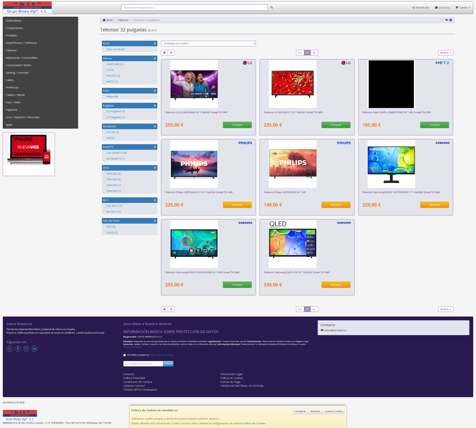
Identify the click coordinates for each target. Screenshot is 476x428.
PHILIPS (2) (113, 75)
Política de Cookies (254, 423)
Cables (10, 80)
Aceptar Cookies (334, 411)
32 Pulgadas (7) (116, 111)
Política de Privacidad (132, 347)
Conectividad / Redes (18, 65)
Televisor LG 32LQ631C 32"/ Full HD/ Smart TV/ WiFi (293, 112)
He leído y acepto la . (150, 354)
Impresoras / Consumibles (21, 57)
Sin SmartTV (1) (116, 158)
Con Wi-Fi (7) (114, 206)
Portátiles (11, 35)
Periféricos (12, 87)
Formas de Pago (230, 382)
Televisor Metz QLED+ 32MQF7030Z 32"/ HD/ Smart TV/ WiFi (396, 112)
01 (307, 52)
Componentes (14, 28)
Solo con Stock (116, 49)
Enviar (168, 363)
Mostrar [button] (444, 52)
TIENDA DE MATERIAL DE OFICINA (241, 385)
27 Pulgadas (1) (116, 117)
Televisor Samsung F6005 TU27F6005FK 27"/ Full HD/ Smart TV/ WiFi (401, 192)
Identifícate (422, 7)
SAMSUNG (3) (115, 64)
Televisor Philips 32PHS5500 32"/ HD (285, 192)
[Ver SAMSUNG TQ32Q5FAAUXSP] (307, 244)
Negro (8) (112, 96)
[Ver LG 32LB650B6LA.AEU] (208, 84)
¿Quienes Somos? (134, 385)
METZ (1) (112, 81)
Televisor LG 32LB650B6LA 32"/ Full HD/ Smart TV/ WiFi (196, 112)
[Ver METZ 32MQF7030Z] (406, 84)
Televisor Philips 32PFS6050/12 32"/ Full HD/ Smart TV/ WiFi (199, 192)
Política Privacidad (134, 378)
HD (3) (110, 138)
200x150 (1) (114, 185)
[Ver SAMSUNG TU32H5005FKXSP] (208, 244)
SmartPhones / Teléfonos (21, 43)
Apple (9, 124)
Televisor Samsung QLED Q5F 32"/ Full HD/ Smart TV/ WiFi (296, 272)
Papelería (11, 110)
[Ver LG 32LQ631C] (307, 84)
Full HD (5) (113, 132)
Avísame (237, 204)
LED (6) (111, 226)
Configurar (300, 411)
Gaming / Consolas (17, 72)
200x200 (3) (114, 173)
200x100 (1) (114, 191)
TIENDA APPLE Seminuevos (140, 389)
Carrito (463, 7)
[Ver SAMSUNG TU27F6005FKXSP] (406, 164)
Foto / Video (13, 102)
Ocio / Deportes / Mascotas (22, 117)
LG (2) (110, 70)
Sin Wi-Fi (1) (114, 211)
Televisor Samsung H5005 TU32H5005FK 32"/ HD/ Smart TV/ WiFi (202, 272)
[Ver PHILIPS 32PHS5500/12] (307, 164)
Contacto (444, 7)
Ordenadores (14, 20)
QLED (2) (112, 232)
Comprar (237, 125)
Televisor (11, 50)
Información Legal (231, 374)
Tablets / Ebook (15, 95)
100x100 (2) (114, 179)
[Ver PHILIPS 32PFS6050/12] (208, 164)
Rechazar (315, 411)
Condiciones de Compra (137, 382)
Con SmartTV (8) (116, 152)
